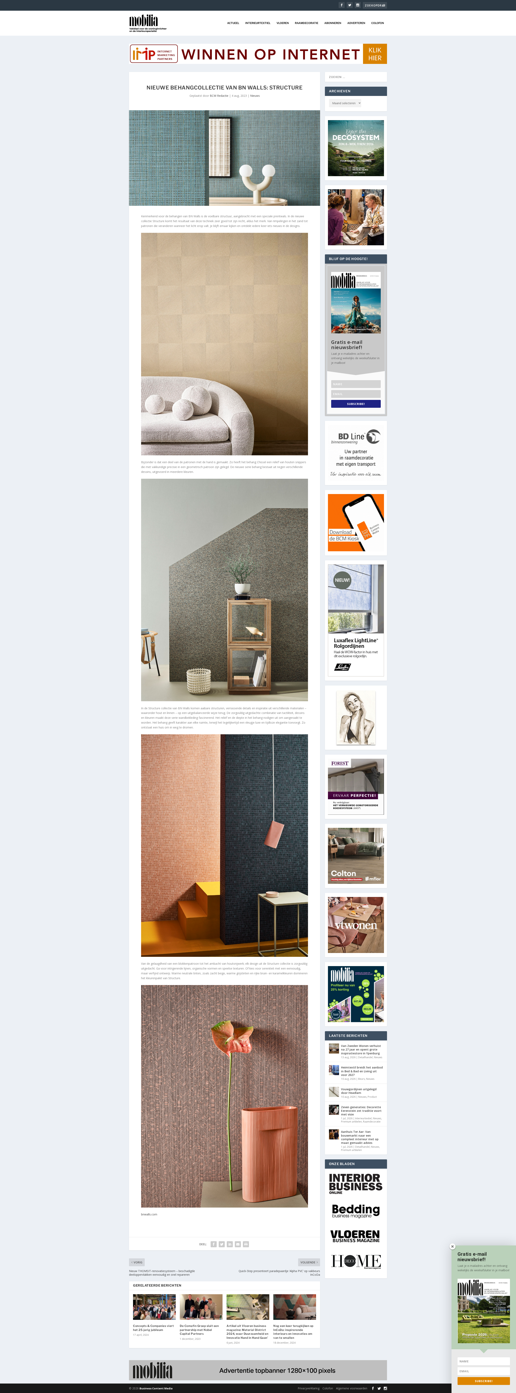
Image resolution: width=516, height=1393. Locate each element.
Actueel (233, 23)
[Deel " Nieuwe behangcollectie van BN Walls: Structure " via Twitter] (222, 1244)
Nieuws (255, 96)
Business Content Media (156, 1388)
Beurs (361, 1079)
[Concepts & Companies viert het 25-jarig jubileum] (154, 1307)
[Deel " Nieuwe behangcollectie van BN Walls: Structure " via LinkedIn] (230, 1244)
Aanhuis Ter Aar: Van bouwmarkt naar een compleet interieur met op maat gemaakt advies (360, 1137)
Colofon (377, 23)
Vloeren (283, 23)
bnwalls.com (149, 1214)
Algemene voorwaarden (351, 1388)
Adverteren (356, 23)
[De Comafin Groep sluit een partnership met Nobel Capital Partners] (201, 1307)
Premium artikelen (351, 1121)
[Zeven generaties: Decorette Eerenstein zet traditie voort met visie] (334, 1110)
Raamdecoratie (306, 23)
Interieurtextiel (257, 23)
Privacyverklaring (308, 1388)
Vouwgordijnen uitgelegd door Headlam (359, 1091)
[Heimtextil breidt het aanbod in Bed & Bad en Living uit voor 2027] (334, 1070)
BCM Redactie (219, 96)
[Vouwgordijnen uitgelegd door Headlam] (334, 1092)
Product (372, 1097)
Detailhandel (365, 1057)
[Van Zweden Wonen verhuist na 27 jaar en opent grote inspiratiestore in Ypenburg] (334, 1048)
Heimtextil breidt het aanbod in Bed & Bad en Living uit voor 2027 (362, 1071)
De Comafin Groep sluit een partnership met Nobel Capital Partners (199, 1329)
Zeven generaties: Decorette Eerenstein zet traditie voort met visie (361, 1110)
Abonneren (332, 23)
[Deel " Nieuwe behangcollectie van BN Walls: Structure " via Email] (238, 1244)
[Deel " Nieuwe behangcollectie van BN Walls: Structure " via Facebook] (214, 1244)
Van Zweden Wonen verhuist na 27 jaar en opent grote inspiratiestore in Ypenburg (361, 1049)
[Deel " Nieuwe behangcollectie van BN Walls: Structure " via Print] (246, 1244)
